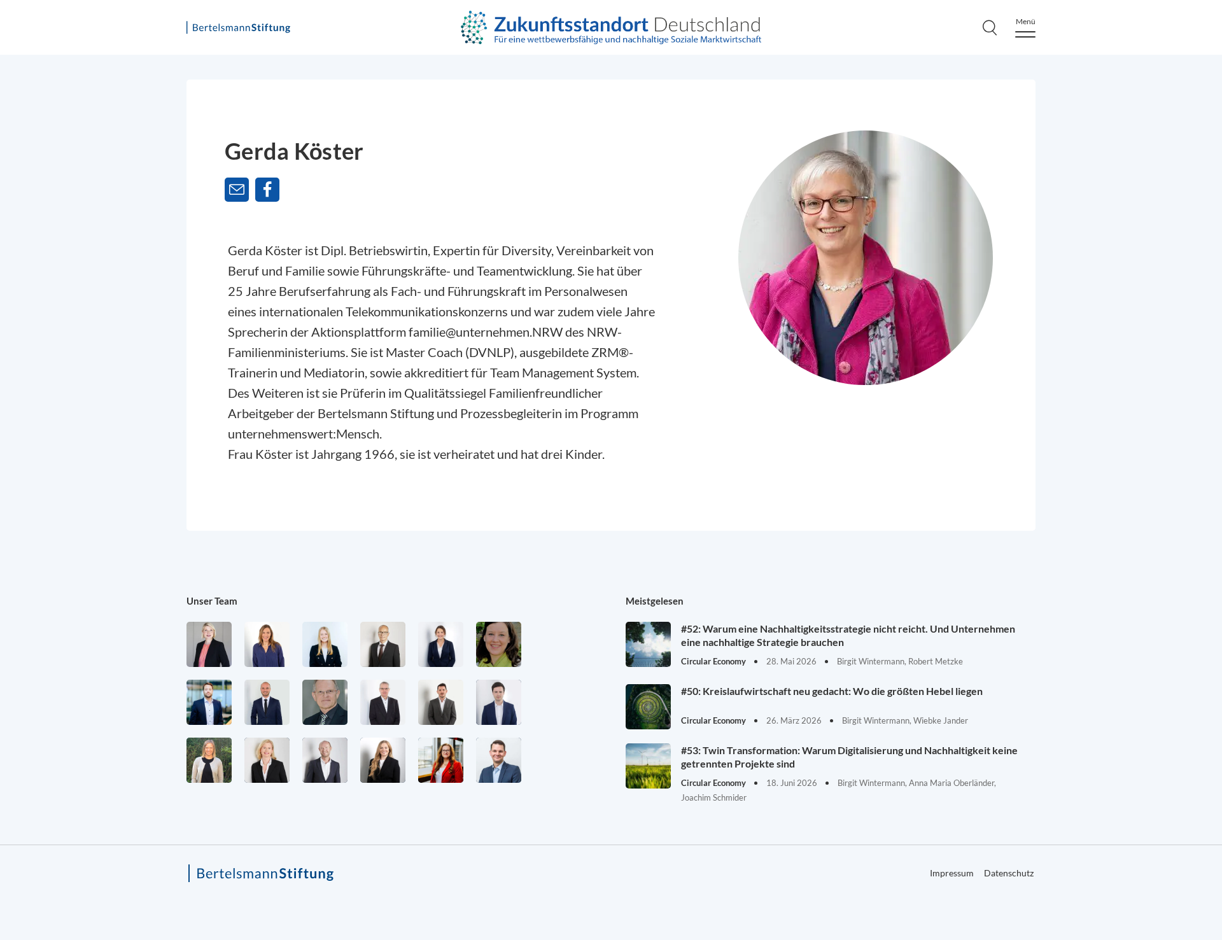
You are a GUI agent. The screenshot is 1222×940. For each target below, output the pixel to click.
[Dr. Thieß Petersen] (382, 702)
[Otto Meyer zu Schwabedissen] (267, 702)
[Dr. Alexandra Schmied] (267, 760)
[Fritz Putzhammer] (498, 702)
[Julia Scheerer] (209, 760)
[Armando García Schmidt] (382, 644)
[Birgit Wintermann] (440, 760)
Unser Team (211, 601)
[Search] (989, 27)
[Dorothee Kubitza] (498, 644)
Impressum (952, 873)
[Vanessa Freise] (325, 644)
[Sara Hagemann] (440, 644)
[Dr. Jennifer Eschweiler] (267, 644)
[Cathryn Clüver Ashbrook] (209, 644)
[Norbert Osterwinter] (325, 702)
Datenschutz (1009, 873)
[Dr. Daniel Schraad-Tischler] (325, 760)
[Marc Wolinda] (498, 760)
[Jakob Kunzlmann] (209, 702)
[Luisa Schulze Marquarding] (382, 760)
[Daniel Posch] (440, 702)
